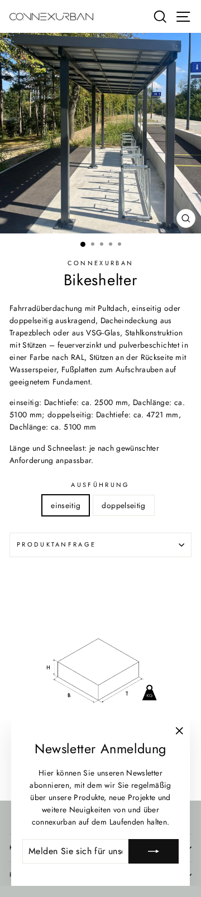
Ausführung (100, 484)
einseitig (65, 505)
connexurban (100, 263)
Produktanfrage (56, 544)
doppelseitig (123, 505)
